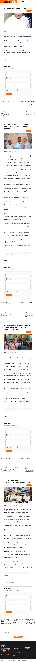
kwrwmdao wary (11, 572)
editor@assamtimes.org (6, 654)
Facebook (21, 652)
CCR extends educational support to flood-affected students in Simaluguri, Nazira (29, 105)
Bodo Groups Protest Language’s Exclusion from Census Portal (5, 632)
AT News (7, 31)
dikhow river (26, 572)
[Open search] (32, 1)
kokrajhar (12, 575)
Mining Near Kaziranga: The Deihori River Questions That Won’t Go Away (6, 108)
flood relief (28, 573)
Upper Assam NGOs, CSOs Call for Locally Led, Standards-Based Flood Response (5, 102)
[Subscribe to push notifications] (30, 1)
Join (25, 645)
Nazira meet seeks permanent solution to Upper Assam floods (30, 111)
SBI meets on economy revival (17, 112)
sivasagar (13, 410)
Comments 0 (29, 10)
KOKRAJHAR (7, 509)
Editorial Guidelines (27, 647)
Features (25, 660)
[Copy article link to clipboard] (10, 11)
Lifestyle (30, 660)
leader (13, 44)
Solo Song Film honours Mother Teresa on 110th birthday (18, 102)
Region (9, 660)
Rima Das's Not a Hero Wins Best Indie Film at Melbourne (6, 111)
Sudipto (20, 42)
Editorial (16, 660)
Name (6, 73)
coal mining (20, 573)
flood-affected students (7, 410)
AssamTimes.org (3, 648)
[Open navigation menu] (2, 1)
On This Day (6, 661)
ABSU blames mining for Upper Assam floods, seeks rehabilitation (29, 108)
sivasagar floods (16, 572)
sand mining (12, 573)
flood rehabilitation (7, 575)
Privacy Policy (27, 648)
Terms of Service (27, 649)
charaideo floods (21, 572)
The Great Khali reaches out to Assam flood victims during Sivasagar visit (6, 312)
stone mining (16, 573)
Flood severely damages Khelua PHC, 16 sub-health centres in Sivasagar (30, 114)
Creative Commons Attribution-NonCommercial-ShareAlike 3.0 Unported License (5, 650)
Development (22, 660)
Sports (27, 660)
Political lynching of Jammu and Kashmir (17, 107)
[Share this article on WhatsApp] (5, 11)
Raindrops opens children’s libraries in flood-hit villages (29, 632)
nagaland (24, 573)
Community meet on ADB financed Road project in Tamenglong (18, 110)
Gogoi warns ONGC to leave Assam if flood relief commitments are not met (6, 315)
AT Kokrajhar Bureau (8, 505)
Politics (11, 660)
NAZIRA (6, 155)
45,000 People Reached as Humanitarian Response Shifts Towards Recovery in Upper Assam (6, 114)
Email (8, 78)
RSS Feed (6, 660)
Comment (6, 82)
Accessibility (2, 661)
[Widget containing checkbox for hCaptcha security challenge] (12, 90)
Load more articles (18, 636)
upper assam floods (7, 573)
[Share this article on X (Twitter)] (8, 11)
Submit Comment (9, 612)
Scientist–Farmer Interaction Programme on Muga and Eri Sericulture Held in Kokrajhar (30, 315)
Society (19, 660)
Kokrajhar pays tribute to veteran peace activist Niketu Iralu (6, 624)
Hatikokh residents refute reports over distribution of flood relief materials (29, 102)
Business (14, 660)
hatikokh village (7, 254)
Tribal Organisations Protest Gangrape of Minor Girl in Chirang (6, 626)
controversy (16, 37)
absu (7, 572)
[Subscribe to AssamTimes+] (34, 1)
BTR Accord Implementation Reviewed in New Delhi (6, 629)
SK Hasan (7, 151)
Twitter (17, 652)
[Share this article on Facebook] (7, 11)
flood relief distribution (12, 254)
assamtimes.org (6, 652)
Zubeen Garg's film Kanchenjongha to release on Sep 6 (17, 104)
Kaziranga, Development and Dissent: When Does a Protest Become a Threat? (6, 105)
